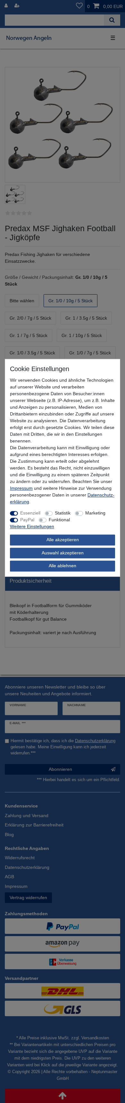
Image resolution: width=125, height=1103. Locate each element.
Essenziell (30, 512)
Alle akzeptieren (62, 539)
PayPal (27, 519)
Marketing (95, 512)
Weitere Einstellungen (32, 526)
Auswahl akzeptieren (63, 552)
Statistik (63, 512)
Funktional (59, 519)
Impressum (21, 488)
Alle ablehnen (62, 565)
